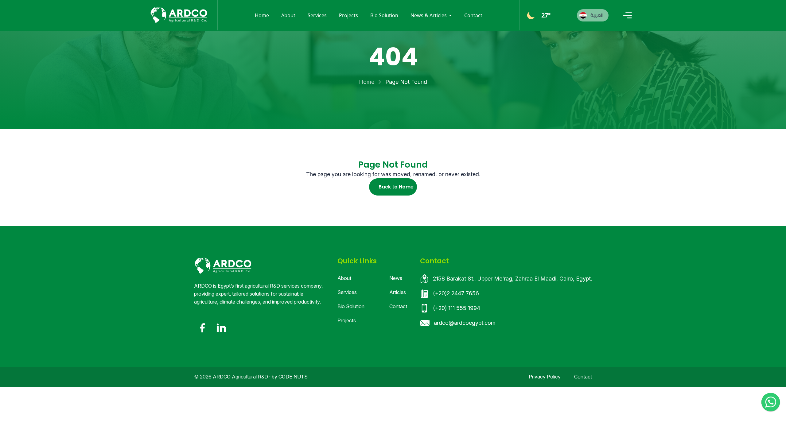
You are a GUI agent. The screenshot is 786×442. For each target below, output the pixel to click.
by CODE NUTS (290, 377)
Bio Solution (384, 15)
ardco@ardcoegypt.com (465, 323)
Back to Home (396, 186)
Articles (397, 292)
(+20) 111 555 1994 (456, 308)
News (395, 278)
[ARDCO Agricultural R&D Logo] (223, 266)
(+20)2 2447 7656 (456, 293)
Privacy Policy (545, 377)
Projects (348, 15)
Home (262, 15)
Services (317, 15)
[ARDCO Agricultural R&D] (179, 15)
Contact (473, 15)
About (288, 15)
